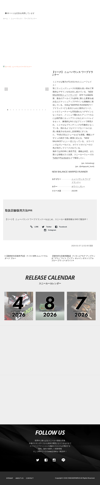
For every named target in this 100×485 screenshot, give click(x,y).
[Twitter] (37, 460)
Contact (29, 478)
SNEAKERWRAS (74, 478)
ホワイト (75, 186)
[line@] (62, 460)
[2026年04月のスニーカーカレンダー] (18, 306)
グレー (82, 186)
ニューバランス (78, 179)
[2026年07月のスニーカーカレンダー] (81, 306)
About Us (19, 478)
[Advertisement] (50, 43)
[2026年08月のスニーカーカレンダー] (50, 306)
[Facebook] (46, 460)
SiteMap (9, 478)
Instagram (52, 230)
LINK (35, 227)
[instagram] (54, 460)
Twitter (55, 158)
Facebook (64, 158)
